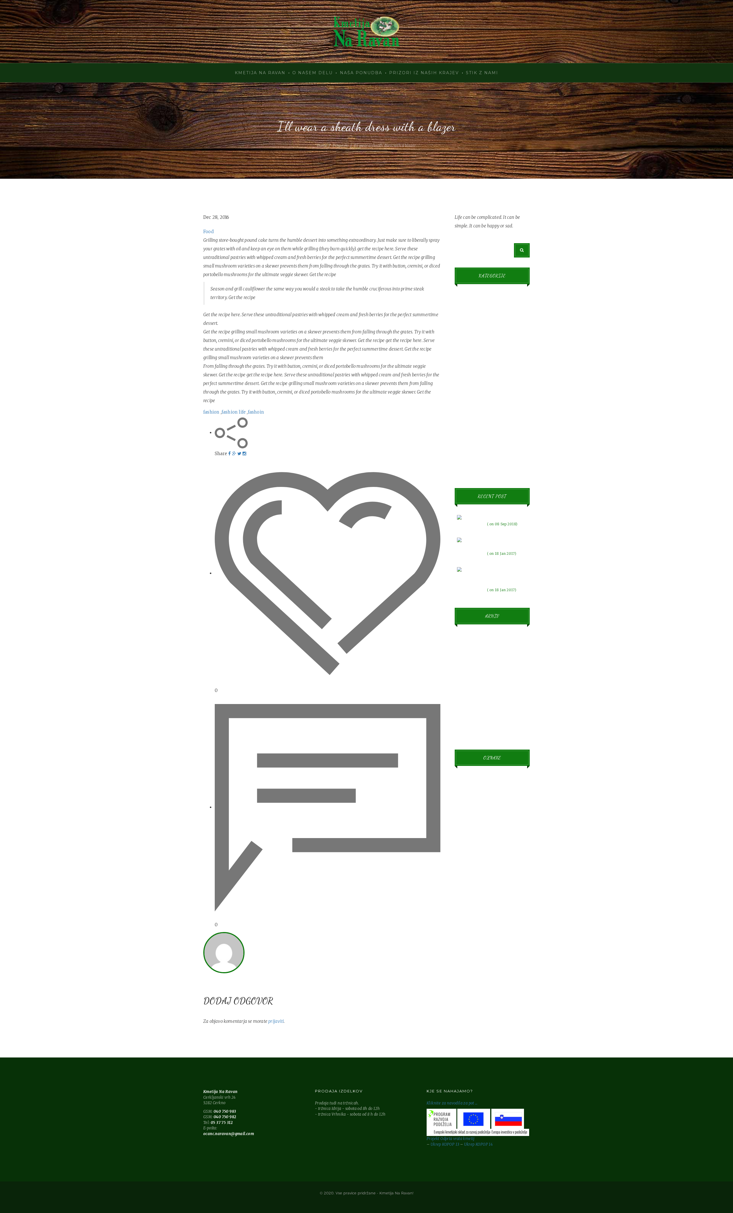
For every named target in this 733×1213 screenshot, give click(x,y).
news (469, 1002)
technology (493, 1016)
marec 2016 (469, 716)
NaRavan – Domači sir (366, 31)
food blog (481, 892)
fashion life (234, 412)
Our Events (467, 407)
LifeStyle (465, 344)
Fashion (464, 312)
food (472, 878)
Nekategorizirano (473, 391)
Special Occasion (472, 438)
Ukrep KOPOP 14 (478, 1144)
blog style (502, 822)
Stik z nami (482, 72)
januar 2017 (469, 653)
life (469, 920)
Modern (464, 360)
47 (486, 781)
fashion (211, 412)
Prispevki (341, 145)
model (471, 947)
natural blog (485, 975)
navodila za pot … (462, 1103)
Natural (464, 375)
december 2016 (473, 668)
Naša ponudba (361, 72)
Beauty (463, 297)
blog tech (470, 836)
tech (467, 1016)
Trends (463, 454)
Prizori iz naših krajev (424, 72)
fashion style (472, 865)
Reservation (468, 423)
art (508, 781)
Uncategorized (470, 470)
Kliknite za (437, 1103)
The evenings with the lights (507, 542)
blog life (478, 794)
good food (482, 906)
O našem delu (312, 72)
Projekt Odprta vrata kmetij (451, 1138)
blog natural (485, 808)
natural (476, 961)
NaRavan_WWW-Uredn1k (281, 934)
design (499, 836)
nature (468, 988)
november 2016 (473, 684)
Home (322, 145)
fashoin (256, 412)
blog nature (472, 822)
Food (208, 231)
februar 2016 (470, 731)
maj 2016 (467, 700)
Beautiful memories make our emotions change (504, 575)
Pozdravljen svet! (502, 516)
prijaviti (276, 1021)
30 (466, 781)
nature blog (496, 988)
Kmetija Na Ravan (260, 72)
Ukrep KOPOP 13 (445, 1144)
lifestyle (478, 933)
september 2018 (473, 637)
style (496, 1002)
